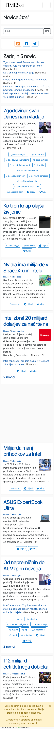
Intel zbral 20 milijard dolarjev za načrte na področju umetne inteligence (25, 327)
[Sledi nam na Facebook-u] (26, 43)
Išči (47, 31)
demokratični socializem (27, 186)
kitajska (33, 619)
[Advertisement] (27, 413)
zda (21, 619)
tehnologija (13, 245)
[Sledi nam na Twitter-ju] (34, 43)
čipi (26, 629)
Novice (6, 277)
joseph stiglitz (42, 160)
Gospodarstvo (17, 331)
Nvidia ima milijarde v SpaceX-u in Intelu (25, 79)
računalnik (30, 245)
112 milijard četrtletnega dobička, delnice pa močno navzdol (26, 670)
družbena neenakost (28, 170)
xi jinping (27, 635)
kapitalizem (38, 154)
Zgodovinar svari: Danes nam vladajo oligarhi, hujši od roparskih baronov (23, 120)
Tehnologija (16, 277)
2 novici (9, 377)
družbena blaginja (28, 181)
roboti (14, 635)
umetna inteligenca (18, 624)
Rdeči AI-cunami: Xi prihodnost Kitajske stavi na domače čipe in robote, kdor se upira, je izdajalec (25, 609)
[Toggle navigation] (46, 5)
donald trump (40, 624)
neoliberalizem (16, 192)
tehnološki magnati (20, 165)
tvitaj (44, 192)
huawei (14, 629)
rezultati (16, 304)
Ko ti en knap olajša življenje (18, 72)
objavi (32, 192)
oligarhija (39, 165)
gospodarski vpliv (16, 176)
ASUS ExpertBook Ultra (22, 505)
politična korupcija (39, 176)
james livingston (19, 154)
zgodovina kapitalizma (18, 160)
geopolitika (39, 629)
